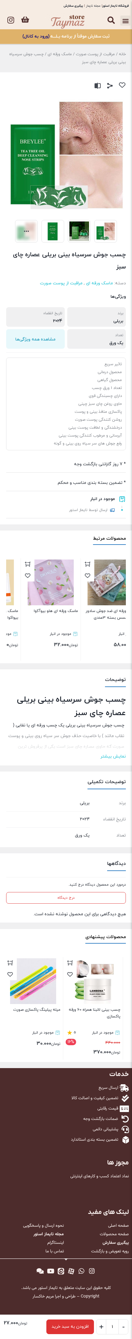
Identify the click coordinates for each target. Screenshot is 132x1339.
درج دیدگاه (66, 897)
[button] (125, 21)
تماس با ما (54, 1251)
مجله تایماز (93, 6)
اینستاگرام (55, 1243)
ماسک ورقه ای (60, 54)
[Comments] (40, 1271)
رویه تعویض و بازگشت (110, 1251)
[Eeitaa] (61, 1271)
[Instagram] (10, 20)
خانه (122, 54)
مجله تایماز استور (48, 1234)
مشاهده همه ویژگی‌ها (35, 339)
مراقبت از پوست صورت (95, 54)
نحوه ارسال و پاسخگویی (43, 1225)
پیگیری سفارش (73, 6)
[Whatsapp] (81, 1271)
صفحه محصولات (114, 1234)
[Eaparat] (71, 1271)
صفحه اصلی (118, 1225)
